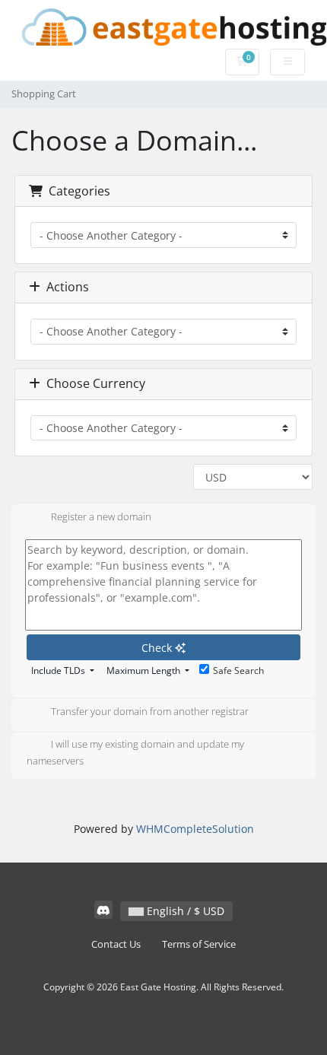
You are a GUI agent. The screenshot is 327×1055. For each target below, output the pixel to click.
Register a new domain (101, 517)
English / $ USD (184, 911)
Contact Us (116, 944)
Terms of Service (199, 944)
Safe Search (238, 670)
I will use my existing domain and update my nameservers (135, 753)
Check (158, 647)
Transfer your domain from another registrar (150, 712)
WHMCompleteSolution (195, 828)
